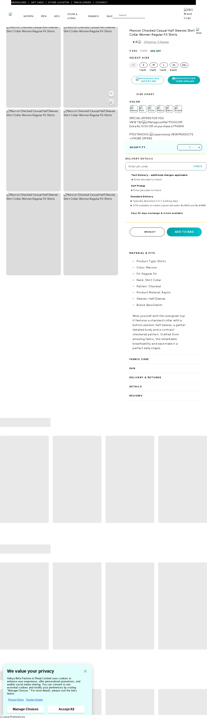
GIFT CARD (37, 2)
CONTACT (101, 2)
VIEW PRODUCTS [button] (182, 134)
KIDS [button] (57, 16)
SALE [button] (110, 16)
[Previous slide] (5, 479)
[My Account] (161, 15)
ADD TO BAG (184, 232)
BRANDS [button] (93, 16)
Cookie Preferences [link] (12, 717)
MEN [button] (43, 16)
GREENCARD (18, 2)
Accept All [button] (66, 709)
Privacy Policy (16, 699)
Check (197, 166)
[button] (85, 671)
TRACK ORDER (82, 2)
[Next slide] (202, 479)
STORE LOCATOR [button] (58, 2)
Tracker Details (34, 699)
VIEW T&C (136, 122)
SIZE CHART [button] (145, 94)
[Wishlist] (150, 15)
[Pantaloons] (16, 16)
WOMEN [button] (28, 16)
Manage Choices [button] (25, 709)
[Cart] (172, 15)
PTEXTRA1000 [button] (139, 134)
